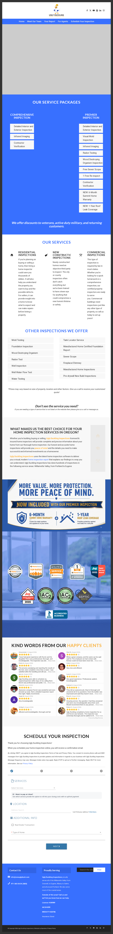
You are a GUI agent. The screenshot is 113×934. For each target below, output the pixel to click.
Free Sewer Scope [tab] (92, 169)
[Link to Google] (97, 10)
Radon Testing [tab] (90, 153)
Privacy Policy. (28, 764)
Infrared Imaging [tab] (22, 136)
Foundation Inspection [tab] (22, 346)
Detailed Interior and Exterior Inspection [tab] (23, 128)
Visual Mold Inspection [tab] (88, 138)
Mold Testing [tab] (18, 340)
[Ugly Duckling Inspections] (56, 10)
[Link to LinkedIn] (100, 10)
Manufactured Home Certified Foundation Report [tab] (83, 348)
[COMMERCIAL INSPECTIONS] (81, 255)
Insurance (45, 917)
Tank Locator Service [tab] (73, 340)
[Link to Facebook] (87, 10)
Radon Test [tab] (17, 359)
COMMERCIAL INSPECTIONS (96, 253)
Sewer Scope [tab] (69, 356)
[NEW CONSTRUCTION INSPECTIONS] (46, 255)
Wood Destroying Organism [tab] (25, 353)
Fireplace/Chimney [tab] (72, 363)
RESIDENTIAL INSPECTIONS (27, 253)
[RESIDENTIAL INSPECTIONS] (12, 255)
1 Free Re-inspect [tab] (91, 176)
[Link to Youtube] (93, 10)
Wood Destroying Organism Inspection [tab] (93, 161)
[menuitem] (21, 21)
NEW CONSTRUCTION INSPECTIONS (63, 255)
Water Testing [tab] (18, 379)
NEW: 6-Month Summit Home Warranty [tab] (90, 196)
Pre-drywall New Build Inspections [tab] (79, 376)
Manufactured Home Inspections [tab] (79, 369)
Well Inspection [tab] (19, 366)
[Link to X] (90, 10)
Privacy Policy (51, 928)
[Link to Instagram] (103, 10)
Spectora (43, 928)
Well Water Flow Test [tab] (22, 372)
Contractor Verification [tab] (19, 145)
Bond (52, 917)
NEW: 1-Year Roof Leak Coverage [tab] (91, 208)
